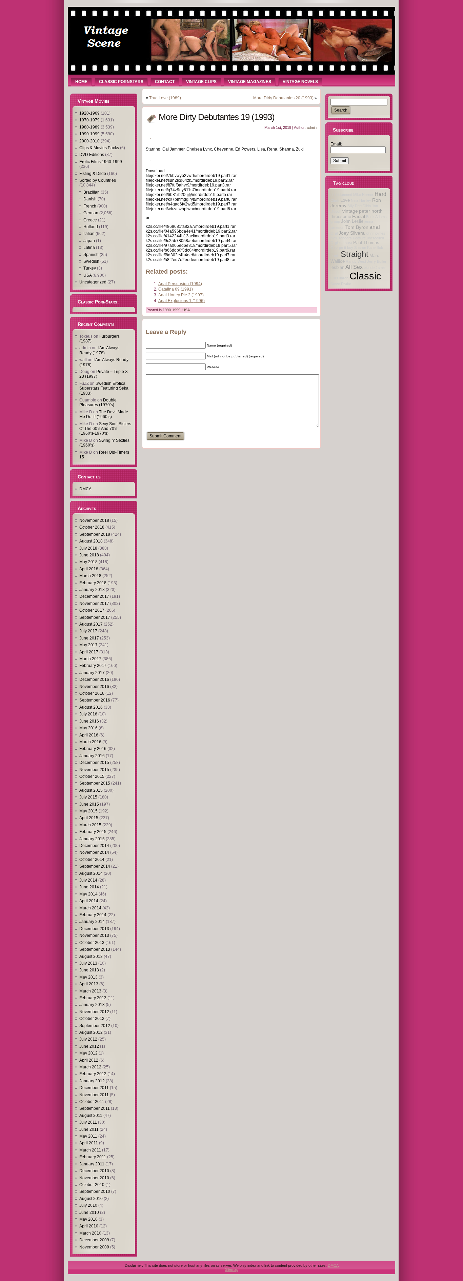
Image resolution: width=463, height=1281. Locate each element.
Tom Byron (356, 227)
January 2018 (92, 589)
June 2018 (89, 555)
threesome (340, 216)
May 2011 (88, 1136)
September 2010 (94, 1191)
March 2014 (90, 908)
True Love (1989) (165, 98)
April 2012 (88, 1060)
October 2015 (91, 776)
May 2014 (88, 894)
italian (343, 278)
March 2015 (90, 825)
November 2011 (94, 1094)
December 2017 (94, 596)
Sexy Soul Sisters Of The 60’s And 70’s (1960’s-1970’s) (105, 428)
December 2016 (94, 679)
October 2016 (91, 693)
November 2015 (94, 769)
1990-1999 (89, 134)
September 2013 (94, 949)
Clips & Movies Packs (99, 147)
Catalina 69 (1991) (175, 289)
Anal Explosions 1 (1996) (181, 300)
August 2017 (91, 624)
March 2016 (90, 742)
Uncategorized (92, 282)
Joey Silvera (352, 233)
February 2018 (92, 582)
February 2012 (92, 1073)
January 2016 (92, 755)
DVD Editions (91, 154)
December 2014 (94, 845)
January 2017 (92, 672)
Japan (89, 240)
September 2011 (94, 1108)
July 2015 (88, 797)
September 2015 (94, 783)
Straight (354, 254)
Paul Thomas (366, 242)
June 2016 (89, 721)
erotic (335, 256)
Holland (90, 226)
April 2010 (88, 1226)
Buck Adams (376, 217)
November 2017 (94, 603)
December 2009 (94, 1240)
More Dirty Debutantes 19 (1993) (217, 117)
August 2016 (91, 707)
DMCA (85, 489)
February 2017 (92, 665)
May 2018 (88, 561)
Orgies (336, 243)
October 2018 (91, 527)
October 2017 (91, 610)
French (89, 206)
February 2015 (92, 831)
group (335, 221)
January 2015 (92, 838)
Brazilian (91, 192)
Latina (89, 247)
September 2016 (94, 700)
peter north (371, 211)
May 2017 (88, 645)
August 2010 (91, 1198)
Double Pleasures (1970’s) (98, 402)
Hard (380, 194)
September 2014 (94, 866)
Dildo (367, 206)
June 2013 (89, 970)
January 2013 (92, 1004)
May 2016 (88, 728)
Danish (90, 199)
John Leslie (352, 221)
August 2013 (91, 956)
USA (87, 275)
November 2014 (94, 852)
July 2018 (88, 548)
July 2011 (88, 1122)
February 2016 (92, 748)
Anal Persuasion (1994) (180, 283)
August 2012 (91, 1032)
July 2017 (88, 631)
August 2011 (90, 1115)
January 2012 (92, 1081)
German (90, 213)
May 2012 (88, 1053)
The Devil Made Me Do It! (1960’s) (103, 414)
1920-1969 (89, 113)
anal (374, 227)
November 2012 (94, 1011)
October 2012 (91, 1018)
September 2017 (94, 617)
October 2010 (91, 1184)
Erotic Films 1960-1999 (100, 161)
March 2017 (90, 658)
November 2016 (94, 686)
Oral (334, 233)
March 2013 (90, 991)
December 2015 (94, 762)
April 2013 (88, 984)
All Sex (354, 267)
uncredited (375, 238)
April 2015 (88, 817)
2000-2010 (89, 141)
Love (345, 200)
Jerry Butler (376, 261)
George (336, 247)
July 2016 (88, 714)
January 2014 (92, 921)
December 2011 (94, 1087)
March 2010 (90, 1233)
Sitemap (231, 1269)
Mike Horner (363, 195)
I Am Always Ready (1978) (99, 350)
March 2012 (90, 1067)
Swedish (91, 261)
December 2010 (94, 1170)
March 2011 (90, 1150)
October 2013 (91, 942)
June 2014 (89, 887)
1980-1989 (89, 127)
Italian (89, 233)
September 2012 (94, 1025)
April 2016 (88, 735)
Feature (359, 238)
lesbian (337, 267)
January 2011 (91, 1164)
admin (312, 127)
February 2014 (92, 914)
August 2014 (91, 873)
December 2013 (94, 928)
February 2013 (92, 998)
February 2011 (92, 1157)
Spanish (91, 254)
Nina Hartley (361, 200)
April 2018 (88, 569)
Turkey (89, 268)
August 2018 (91, 541)
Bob (380, 247)
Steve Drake (340, 284)
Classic (365, 275)
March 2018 (90, 575)
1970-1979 (89, 120)
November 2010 (94, 1178)
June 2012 (89, 1046)
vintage (350, 211)
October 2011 (91, 1101)
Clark (334, 200)
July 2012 (88, 1039)
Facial (358, 216)
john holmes (375, 233)
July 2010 (88, 1205)
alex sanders (341, 238)
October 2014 (91, 859)
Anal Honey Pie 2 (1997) (181, 295)
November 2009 (94, 1247)
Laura (347, 243)
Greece (90, 220)
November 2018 (94, 520)
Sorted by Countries (97, 180)
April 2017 (88, 652)
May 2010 (88, 1219)
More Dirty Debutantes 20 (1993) (283, 98)
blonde (369, 267)
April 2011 (88, 1143)
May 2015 (88, 811)
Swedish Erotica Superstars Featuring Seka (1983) (103, 388)
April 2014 (88, 901)
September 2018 (94, 534)
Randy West (356, 261)
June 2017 (89, 638)
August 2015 (91, 790)
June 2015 (89, 804)
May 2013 (88, 977)
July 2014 (88, 880)
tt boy (348, 247)
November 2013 (94, 935)
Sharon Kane (365, 247)
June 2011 (89, 1129)
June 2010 (89, 1212)
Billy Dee (354, 206)
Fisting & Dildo (92, 173)
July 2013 (88, 963)
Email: (336, 144)
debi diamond (341, 195)
